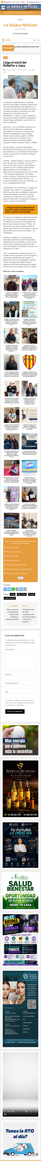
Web (6, 692)
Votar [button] (20, 578)
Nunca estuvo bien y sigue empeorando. (19, 569)
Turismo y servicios (12, 560)
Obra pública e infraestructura (16, 565)
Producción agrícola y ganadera (16, 573)
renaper (31, 594)
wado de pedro (10, 598)
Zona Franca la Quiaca (13, 552)
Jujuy (5, 58)
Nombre (8, 675)
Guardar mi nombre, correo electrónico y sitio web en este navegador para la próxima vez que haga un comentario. (20, 703)
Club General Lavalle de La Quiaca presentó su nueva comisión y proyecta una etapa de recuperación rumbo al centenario (18, 13)
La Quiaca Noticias (20, 25)
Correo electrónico (12, 683)
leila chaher (22, 594)
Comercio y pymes (12, 547)
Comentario (10, 649)
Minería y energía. (12, 556)
